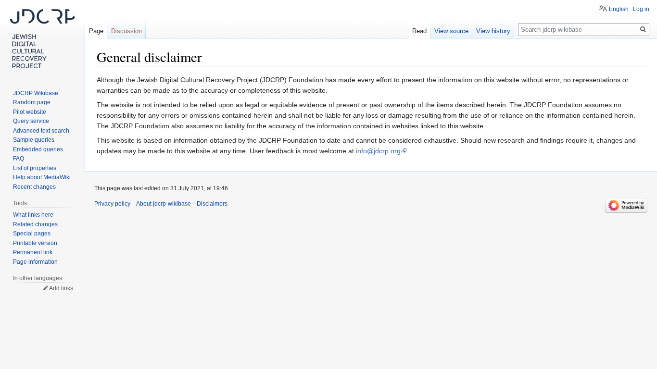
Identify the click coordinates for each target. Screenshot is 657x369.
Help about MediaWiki (42, 177)
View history (493, 31)
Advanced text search (41, 130)
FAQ (18, 158)
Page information (35, 261)
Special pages (32, 233)
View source (451, 31)
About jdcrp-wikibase (163, 203)
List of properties (34, 168)
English (619, 9)
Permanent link (32, 252)
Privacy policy (112, 203)
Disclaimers (212, 203)
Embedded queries (38, 149)
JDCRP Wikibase (35, 93)
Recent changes (34, 187)
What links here (33, 214)
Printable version (35, 243)
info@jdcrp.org (378, 151)
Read (419, 31)
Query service (31, 121)
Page (96, 31)
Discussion (126, 31)
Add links (61, 288)
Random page (32, 102)
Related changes (35, 224)
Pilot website (29, 112)
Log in (641, 9)
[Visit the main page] (42, 38)
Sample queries (33, 139)
